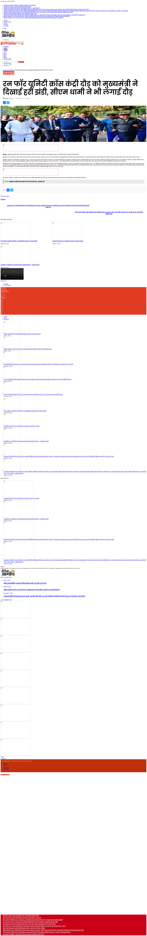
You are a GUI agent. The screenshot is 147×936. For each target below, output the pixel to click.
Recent (5, 318)
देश (4, 52)
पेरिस (5, 758)
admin (7, 98)
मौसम (5, 56)
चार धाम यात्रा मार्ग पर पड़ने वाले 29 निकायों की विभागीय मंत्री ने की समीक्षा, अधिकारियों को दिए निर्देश (30, 922)
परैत (2, 758)
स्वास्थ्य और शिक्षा (7, 59)
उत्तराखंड (6, 49)
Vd (1, 758)
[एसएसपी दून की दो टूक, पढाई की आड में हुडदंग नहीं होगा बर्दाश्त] (67, 238)
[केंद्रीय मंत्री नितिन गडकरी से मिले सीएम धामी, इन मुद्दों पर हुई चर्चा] (12, 332)
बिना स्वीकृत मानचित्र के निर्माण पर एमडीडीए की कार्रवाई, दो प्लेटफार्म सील (20, 5)
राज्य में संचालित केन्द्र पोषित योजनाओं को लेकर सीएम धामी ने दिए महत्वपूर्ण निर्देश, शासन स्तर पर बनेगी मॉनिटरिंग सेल (37, 379)
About (5, 763)
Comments (6, 319)
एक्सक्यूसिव (6, 46)
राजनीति (5, 50)
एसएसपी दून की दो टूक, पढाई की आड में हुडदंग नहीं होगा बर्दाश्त (17, 6)
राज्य (7, 70)
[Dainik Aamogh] (8, 37)
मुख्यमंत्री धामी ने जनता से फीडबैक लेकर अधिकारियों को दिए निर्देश (21, 916)
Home (4, 70)
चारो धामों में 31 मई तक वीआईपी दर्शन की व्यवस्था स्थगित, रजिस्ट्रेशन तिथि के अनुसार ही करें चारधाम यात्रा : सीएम (34, 926)
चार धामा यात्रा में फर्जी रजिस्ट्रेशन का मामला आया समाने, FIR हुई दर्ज (22, 918)
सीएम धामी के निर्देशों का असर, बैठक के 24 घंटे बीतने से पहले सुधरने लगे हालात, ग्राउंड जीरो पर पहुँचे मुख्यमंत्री (33, 920)
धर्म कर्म (5, 57)
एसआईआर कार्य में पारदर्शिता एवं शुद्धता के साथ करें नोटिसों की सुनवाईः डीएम (20, 13)
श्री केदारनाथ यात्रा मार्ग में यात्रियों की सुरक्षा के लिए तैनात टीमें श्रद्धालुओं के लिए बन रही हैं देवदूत (29, 924)
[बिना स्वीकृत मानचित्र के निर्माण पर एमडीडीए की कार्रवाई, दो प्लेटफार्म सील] (15, 238)
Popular (5, 316)
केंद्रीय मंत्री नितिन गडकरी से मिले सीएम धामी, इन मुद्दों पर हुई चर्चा (22, 334)
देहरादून (5, 48)
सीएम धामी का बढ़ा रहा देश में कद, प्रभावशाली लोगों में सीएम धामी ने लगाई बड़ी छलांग (28, 349)
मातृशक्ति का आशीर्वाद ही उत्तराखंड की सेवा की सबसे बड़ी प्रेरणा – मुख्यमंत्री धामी (21, 8)
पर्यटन (5, 55)
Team (5, 765)
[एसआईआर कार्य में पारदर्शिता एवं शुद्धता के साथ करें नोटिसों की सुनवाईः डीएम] (15, 755)
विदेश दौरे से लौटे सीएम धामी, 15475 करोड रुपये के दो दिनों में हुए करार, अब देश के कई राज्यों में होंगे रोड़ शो (33, 395)
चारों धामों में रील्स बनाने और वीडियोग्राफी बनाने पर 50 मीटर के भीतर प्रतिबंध (24, 928)
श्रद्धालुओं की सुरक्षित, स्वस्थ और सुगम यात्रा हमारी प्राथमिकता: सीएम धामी (23, 934)
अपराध (5, 53)
